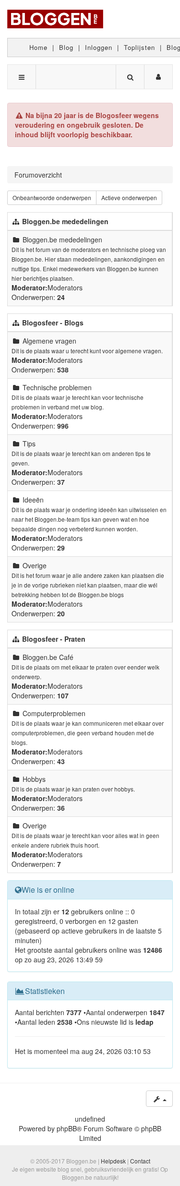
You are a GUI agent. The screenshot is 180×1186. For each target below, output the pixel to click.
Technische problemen (57, 387)
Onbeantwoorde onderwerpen (51, 197)
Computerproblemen (54, 713)
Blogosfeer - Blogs (53, 322)
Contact (140, 1161)
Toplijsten (139, 47)
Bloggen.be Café (48, 657)
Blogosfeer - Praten (53, 639)
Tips (29, 443)
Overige (35, 565)
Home (38, 47)
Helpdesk (113, 1161)
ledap (144, 1022)
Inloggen (98, 47)
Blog (66, 47)
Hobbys (34, 779)
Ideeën (33, 499)
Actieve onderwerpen (129, 197)
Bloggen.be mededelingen (65, 221)
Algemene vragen (49, 341)
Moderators (65, 287)
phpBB (67, 1128)
